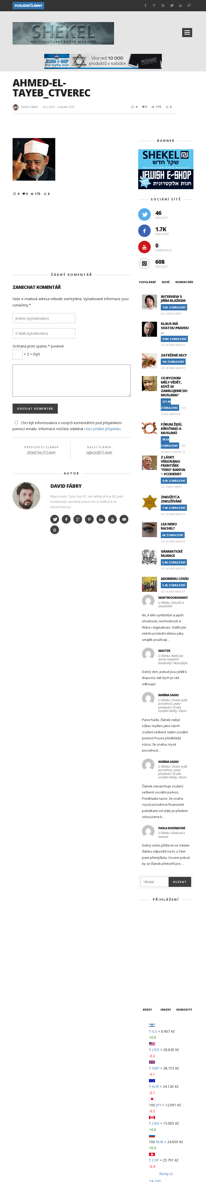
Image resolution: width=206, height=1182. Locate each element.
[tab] (147, 261)
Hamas (75, 1028)
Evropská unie (153, 1019)
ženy (73, 1064)
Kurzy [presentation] (147, 579)
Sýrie (113, 1055)
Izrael (20, 1037)
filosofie (179, 1019)
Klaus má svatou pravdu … (175, 308)
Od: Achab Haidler (173, 325)
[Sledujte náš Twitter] (144, 193)
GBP (155, 637)
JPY (158, 674)
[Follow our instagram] (144, 242)
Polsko (64, 1055)
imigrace (136, 1028)
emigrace (127, 1019)
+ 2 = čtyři (31, 333)
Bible (156, 1010)
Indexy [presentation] (166, 578)
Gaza (60, 1028)
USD (155, 619)
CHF (155, 729)
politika (44, 1055)
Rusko (98, 1055)
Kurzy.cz (166, 743)
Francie (43, 1028)
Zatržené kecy (174, 335)
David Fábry (29, 86)
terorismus (153, 1055)
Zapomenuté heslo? (166, 562)
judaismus (90, 1037)
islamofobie (175, 1028)
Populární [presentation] (147, 262)
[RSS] (163, 5)
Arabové (88, 1010)
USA (187, 1055)
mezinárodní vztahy (79, 1046)
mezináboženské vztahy (35, 1046)
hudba (117, 1028)
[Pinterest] (154, 5)
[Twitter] (171, 5)
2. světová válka (29, 1010)
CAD (155, 692)
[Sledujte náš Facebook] (144, 210)
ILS (154, 600)
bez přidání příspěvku (103, 408)
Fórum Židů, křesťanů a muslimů (171, 408)
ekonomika (104, 1019)
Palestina (23, 1055)
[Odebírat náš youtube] (144, 226)
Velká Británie (27, 1064)
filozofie (23, 1028)
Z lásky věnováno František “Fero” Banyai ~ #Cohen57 (89, 5)
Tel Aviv (130, 1055)
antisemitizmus (62, 1010)
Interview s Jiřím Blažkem (173, 278)
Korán (110, 1037)
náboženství (139, 1046)
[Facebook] (145, 5)
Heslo (154, 512)
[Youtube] (180, 5)
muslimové (112, 1046)
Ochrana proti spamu (38, 325)
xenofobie (54, 1064)
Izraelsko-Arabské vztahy (53, 1037)
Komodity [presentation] (184, 578)
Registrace (181, 547)
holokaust (96, 1028)
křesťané (130, 1037)
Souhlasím (145, 1176)
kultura (177, 1037)
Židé (86, 1064)
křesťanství (154, 1037)
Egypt (83, 1019)
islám (154, 1028)
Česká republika (58, 1019)
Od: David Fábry (171, 293)
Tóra (173, 1055)
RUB (159, 710)
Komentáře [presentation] (184, 261)
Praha (81, 1055)
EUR (155, 655)
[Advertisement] (72, 214)
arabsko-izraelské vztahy (124, 1010)
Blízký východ (27, 1019)
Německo (163, 1046)
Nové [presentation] (166, 261)
